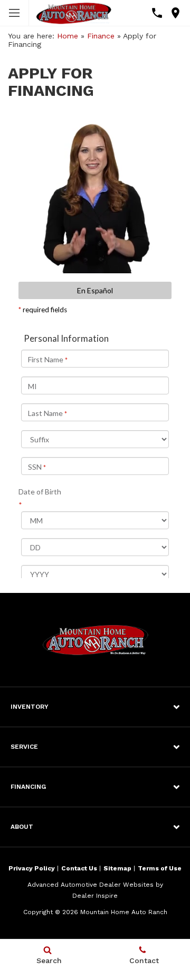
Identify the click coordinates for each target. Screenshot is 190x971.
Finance (101, 36)
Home (67, 36)
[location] (175, 12)
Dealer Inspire (95, 895)
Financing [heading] (28, 786)
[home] (73, 12)
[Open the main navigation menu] (14, 13)
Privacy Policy (31, 868)
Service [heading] (24, 746)
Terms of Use (160, 868)
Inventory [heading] (30, 706)
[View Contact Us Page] (157, 12)
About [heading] (22, 826)
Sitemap (117, 868)
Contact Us (79, 868)
